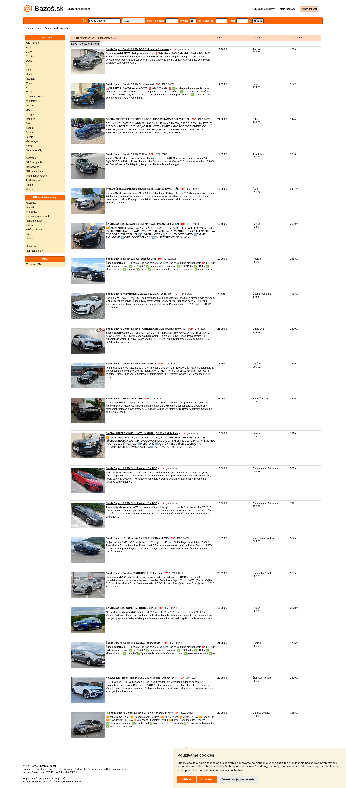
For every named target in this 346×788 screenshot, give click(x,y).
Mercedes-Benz (34, 96)
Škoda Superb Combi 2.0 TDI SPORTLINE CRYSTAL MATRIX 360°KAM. (146, 328)
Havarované (32, 167)
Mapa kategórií (31, 778)
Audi (28, 47)
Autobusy (31, 202)
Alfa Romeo (32, 42)
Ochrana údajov (96, 769)
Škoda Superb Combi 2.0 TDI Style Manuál (130, 84)
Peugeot (30, 114)
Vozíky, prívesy (34, 229)
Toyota (29, 137)
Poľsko (67, 781)
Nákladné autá (34, 220)
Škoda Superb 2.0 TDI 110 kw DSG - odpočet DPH (134, 643)
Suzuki (29, 128)
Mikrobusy (31, 211)
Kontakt (58, 769)
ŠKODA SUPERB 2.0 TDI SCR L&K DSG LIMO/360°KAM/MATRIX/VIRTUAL (148, 119)
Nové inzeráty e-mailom (85, 43)
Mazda (29, 92)
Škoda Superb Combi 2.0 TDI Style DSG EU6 (131, 363)
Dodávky (31, 207)
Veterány (31, 189)
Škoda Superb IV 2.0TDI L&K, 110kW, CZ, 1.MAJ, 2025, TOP (139, 293)
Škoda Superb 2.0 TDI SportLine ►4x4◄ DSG (131, 468)
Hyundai (30, 78)
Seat (28, 123)
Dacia (29, 60)
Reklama (68, 769)
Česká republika (53, 781)
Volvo (29, 145)
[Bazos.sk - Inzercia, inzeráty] (44, 11)
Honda (29, 74)
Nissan (30, 105)
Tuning (30, 184)
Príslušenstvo (33, 180)
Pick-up (30, 225)
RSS (108, 769)
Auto (47, 28)
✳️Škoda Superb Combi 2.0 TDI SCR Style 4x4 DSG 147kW (139, 712)
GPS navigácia (34, 162)
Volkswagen (32, 141)
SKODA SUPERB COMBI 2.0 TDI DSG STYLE (131, 608)
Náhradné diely (34, 171)
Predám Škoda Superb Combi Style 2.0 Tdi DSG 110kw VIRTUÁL (142, 189)
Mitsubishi (31, 101)
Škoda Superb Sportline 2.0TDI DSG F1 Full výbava (134, 573)
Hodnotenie (46, 769)
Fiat (28, 65)
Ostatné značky (34, 150)
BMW (29, 51)
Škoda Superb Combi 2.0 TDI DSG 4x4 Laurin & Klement (137, 49)
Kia (28, 87)
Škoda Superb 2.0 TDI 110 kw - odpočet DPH (131, 258)
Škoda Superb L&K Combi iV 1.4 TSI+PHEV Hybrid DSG (137, 538)
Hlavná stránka (34, 28)
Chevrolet (31, 83)
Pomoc (26, 769)
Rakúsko (77, 781)
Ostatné (30, 238)
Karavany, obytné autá (38, 216)
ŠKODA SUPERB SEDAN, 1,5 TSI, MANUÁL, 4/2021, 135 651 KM (142, 224)
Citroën (30, 56)
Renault (30, 119)
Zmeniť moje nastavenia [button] (237, 779)
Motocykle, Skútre (35, 264)
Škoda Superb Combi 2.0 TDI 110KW (126, 154)
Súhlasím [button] (187, 779)
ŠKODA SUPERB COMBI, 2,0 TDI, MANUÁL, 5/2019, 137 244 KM (142, 433)
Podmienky (80, 769)
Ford (28, 69)
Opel (28, 110)
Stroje (29, 234)
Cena (220, 37)
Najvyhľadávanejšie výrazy (55, 778)
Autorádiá (31, 158)
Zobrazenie (296, 37)
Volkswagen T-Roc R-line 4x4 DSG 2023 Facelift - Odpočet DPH (141, 677)
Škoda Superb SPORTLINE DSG (124, 398)
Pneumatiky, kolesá (36, 175)
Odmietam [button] (207, 779)
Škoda (29, 132)
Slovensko (37, 781)
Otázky (35, 769)
